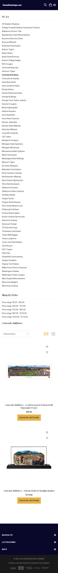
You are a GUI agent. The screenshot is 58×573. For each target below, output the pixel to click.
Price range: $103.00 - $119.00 (15, 317)
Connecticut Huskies (10, 78)
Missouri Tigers (8, 162)
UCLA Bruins (7, 246)
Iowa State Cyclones (10, 118)
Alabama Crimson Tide (11, 31)
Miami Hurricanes (9, 155)
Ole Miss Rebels (8, 195)
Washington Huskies (10, 271)
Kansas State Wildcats (11, 126)
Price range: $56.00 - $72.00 (13, 306)
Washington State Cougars (13, 275)
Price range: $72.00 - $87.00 (13, 310)
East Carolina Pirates (11, 86)
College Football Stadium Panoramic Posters (21, 28)
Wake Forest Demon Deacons (14, 268)
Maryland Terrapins (10, 140)
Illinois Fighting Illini (10, 108)
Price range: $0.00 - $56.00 (13, 302)
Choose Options (29, 417)
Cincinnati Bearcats (10, 68)
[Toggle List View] (53, 334)
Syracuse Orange (9, 224)
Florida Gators (8, 89)
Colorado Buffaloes (10, 75)
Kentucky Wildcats (9, 129)
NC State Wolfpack (10, 166)
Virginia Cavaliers (9, 260)
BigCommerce (44, 563)
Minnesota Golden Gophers (13, 151)
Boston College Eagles (11, 60)
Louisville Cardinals (10, 133)
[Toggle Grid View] (46, 334)
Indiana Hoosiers (9, 111)
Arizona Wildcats (9, 42)
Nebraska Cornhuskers (11, 169)
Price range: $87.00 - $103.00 (14, 313)
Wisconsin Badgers (10, 282)
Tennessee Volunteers (11, 231)
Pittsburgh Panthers (10, 209)
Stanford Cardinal (9, 220)
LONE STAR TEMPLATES (22, 563)
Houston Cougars (9, 104)
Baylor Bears (7, 53)
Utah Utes (6, 253)
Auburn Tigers (8, 49)
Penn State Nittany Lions (12, 206)
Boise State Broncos (10, 57)
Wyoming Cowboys (10, 286)
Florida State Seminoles (12, 93)
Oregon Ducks (8, 198)
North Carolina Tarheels (12, 173)
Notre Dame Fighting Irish (12, 180)
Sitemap (41, 559)
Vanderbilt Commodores (12, 257)
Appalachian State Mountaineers (16, 35)
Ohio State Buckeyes (11, 184)
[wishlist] (47, 346)
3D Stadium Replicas (10, 24)
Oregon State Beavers (11, 202)
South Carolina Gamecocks (13, 217)
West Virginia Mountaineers (13, 278)
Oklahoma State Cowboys (13, 191)
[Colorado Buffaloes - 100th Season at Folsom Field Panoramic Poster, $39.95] (29, 371)
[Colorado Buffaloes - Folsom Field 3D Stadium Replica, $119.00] (29, 457)
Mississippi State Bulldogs (13, 158)
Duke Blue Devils (9, 82)
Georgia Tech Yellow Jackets (14, 100)
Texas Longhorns (9, 238)
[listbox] (15, 334)
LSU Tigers (6, 137)
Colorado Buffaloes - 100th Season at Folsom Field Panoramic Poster (29, 406)
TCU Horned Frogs (9, 228)
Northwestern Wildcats (11, 177)
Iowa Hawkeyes (8, 115)
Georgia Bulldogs (9, 97)
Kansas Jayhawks (9, 122)
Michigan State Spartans (12, 144)
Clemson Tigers (8, 71)
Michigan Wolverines (10, 148)
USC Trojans (7, 249)
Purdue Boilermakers (11, 213)
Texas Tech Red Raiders (12, 242)
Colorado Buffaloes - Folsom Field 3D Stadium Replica (29, 491)
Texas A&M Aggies (10, 235)
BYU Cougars (7, 64)
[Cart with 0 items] (50, 5)
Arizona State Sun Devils (12, 38)
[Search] (45, 5)
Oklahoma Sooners (10, 188)
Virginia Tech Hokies (10, 264)
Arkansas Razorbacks (11, 46)
